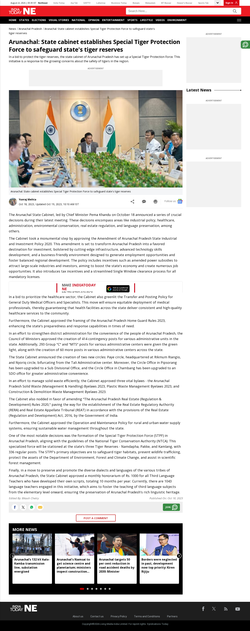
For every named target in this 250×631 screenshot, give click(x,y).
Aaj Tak (74, 3)
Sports (132, 20)
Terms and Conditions (147, 616)
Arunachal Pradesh (30, 28)
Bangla (136, 3)
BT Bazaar (166, 3)
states (24, 20)
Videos (160, 20)
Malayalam (150, 3)
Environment (177, 20)
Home (12, 20)
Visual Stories (59, 20)
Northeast (43, 3)
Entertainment (113, 20)
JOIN (168, 507)
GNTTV (86, 3)
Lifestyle (146, 20)
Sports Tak (203, 3)
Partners (172, 616)
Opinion (93, 20)
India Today (59, 3)
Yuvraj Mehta (27, 199)
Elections (39, 20)
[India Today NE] (22, 11)
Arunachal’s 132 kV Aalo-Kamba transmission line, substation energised (32, 565)
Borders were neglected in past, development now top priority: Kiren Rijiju (159, 565)
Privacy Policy (119, 616)
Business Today (119, 3)
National (78, 20)
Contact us (97, 616)
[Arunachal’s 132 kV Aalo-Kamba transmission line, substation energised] (32, 545)
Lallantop (100, 3)
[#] (31, 507)
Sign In (229, 2)
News (12, 28)
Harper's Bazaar (184, 3)
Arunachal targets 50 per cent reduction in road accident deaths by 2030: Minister (116, 565)
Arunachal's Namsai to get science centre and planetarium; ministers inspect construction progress (74, 565)
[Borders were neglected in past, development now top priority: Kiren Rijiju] (159, 545)
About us (78, 616)
